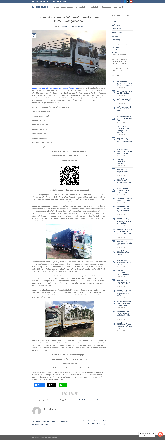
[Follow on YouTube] (131, 1)
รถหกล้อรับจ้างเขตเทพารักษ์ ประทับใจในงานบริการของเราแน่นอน (124, 209)
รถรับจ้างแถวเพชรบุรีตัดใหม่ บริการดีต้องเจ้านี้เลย (124, 119)
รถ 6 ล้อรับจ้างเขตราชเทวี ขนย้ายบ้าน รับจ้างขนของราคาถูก (124, 181)
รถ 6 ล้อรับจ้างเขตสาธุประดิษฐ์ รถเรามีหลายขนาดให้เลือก (123, 272)
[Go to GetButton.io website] (160, 438)
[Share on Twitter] (65, 393)
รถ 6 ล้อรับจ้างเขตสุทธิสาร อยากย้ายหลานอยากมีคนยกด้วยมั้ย (124, 141)
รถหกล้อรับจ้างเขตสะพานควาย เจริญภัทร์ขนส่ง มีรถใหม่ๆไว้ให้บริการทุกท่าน (124, 314)
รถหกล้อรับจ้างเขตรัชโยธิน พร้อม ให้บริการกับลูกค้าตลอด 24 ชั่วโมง (124, 293)
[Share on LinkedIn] (76, 393)
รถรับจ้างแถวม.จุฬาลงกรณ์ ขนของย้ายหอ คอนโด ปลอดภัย (124, 129)
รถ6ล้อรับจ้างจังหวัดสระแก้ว (84, 400)
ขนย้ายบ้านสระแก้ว (71, 400)
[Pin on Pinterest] (72, 393)
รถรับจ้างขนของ (67, 7)
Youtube (115, 50)
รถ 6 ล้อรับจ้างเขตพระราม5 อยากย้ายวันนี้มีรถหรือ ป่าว (124, 243)
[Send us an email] (128, 1)
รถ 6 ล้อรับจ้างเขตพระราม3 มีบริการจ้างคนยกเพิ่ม (124, 262)
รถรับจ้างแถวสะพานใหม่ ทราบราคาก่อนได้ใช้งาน (124, 100)
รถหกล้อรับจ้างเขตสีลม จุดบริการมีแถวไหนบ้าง (124, 199)
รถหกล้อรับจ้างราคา (65, 402)
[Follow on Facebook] (122, 1)
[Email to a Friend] (69, 393)
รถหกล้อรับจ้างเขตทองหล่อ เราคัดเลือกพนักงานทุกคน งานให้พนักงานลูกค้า (124, 221)
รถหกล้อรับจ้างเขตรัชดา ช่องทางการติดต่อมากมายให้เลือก (124, 303)
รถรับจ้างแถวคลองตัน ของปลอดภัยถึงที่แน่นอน (124, 109)
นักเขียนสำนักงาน (79, 26)
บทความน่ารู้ (118, 7)
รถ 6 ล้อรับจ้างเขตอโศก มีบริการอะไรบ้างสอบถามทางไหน (124, 151)
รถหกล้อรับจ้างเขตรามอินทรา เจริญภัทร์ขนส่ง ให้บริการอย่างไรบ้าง (124, 326)
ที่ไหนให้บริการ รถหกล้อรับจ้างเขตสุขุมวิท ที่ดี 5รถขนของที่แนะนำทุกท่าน (124, 232)
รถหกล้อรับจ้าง (94, 7)
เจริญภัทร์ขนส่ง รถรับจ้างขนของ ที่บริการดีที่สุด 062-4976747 (124, 83)
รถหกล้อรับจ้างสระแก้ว (77, 402)
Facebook (115, 47)
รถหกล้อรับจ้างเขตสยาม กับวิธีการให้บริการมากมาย (123, 191)
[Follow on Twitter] (125, 1)
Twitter (114, 52)
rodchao (40, 7)
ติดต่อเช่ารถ (106, 7)
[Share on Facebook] (62, 393)
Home (56, 7)
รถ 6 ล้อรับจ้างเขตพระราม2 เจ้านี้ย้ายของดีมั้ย (123, 253)
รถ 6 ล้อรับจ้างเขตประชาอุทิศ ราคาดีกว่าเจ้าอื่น (124, 171)
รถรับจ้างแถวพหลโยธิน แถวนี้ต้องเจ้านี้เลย (124, 92)
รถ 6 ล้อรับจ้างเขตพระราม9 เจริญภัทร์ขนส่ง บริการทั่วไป (123, 282)
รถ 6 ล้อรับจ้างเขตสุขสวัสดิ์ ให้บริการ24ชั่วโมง (123, 161)
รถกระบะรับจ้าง (81, 7)
